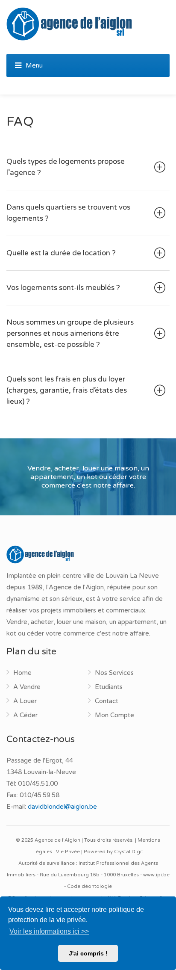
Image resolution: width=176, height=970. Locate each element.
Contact (106, 701)
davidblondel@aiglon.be (62, 806)
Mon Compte (114, 715)
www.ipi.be (156, 875)
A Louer (25, 701)
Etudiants (109, 687)
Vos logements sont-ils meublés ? (63, 287)
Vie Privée (68, 852)
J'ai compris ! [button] (88, 953)
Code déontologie (89, 886)
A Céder (25, 715)
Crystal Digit (128, 852)
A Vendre (27, 687)
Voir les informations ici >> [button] (49, 931)
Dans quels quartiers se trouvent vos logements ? (68, 213)
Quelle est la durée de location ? (61, 252)
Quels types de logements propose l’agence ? (65, 167)
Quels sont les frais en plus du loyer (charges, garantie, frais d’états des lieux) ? (66, 390)
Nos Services (114, 673)
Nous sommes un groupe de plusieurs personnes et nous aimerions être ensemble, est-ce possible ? (70, 333)
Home (22, 673)
